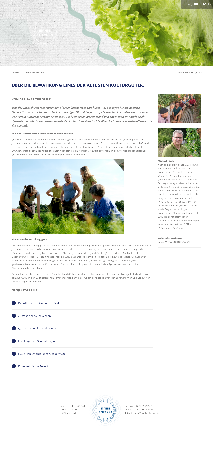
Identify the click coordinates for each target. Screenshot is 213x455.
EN (209, 4)
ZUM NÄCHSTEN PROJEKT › (186, 72)
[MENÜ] (196, 4)
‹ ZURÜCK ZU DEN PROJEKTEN (28, 72)
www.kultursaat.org (178, 242)
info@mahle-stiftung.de (147, 412)
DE (204, 4)
